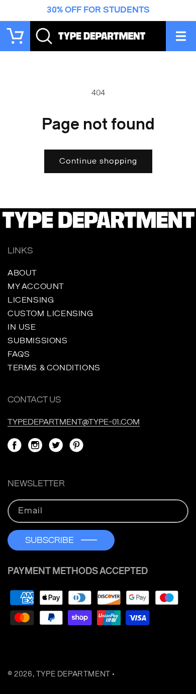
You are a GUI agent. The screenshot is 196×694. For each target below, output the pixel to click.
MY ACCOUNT (36, 286)
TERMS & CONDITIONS (54, 367)
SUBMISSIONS (38, 340)
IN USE (22, 327)
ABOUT (22, 272)
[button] (181, 36)
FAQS (19, 354)
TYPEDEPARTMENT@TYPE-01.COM (74, 422)
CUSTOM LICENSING (50, 313)
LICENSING (31, 300)
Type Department (73, 674)
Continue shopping (98, 161)
